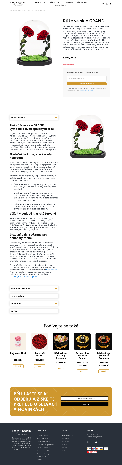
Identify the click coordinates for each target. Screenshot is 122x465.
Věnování (64, 445)
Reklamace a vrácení (43, 442)
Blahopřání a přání (67, 435)
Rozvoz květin (66, 442)
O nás (64, 451)
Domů (12, 10)
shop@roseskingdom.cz (94, 437)
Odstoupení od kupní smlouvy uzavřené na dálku (46, 455)
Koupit (18, 366)
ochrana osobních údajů (86, 90)
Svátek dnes (65, 438)
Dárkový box (68, 2)
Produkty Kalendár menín (22, 10)
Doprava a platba (42, 435)
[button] (13, 353)
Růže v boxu (54, 2)
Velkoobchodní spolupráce (45, 445)
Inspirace (64, 448)
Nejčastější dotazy (42, 438)
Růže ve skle (82, 2)
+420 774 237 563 (92, 434)
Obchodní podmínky (43, 451)
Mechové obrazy (61, 5)
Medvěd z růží (40, 2)
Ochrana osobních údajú (44, 448)
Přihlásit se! (85, 404)
